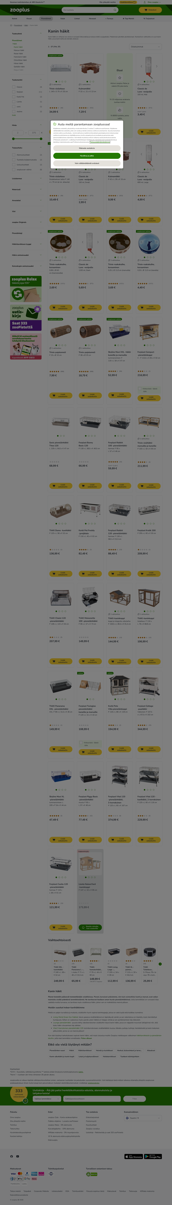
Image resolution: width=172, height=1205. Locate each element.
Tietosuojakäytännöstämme (100, 142)
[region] (87, 144)
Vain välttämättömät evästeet (87, 163)
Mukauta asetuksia (87, 148)
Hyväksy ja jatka (87, 156)
